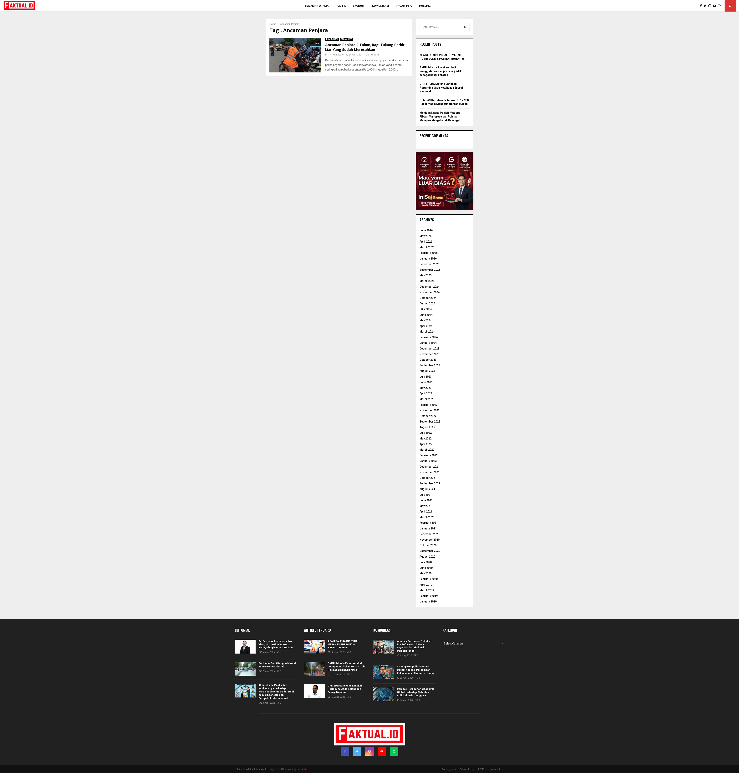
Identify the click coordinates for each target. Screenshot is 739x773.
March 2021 (427, 517)
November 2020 (430, 539)
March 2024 (427, 331)
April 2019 (426, 584)
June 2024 (426, 314)
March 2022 (427, 449)
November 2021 (430, 472)
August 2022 (427, 427)
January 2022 (428, 460)
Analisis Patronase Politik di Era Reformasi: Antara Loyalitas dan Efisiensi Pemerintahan (414, 646)
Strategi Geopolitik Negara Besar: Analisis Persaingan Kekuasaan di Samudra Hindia (415, 670)
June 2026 (426, 230)
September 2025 (430, 269)
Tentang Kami (449, 769)
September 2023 (430, 365)
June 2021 (426, 500)
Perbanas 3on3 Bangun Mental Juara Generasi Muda (277, 665)
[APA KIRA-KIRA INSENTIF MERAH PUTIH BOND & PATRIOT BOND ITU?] (314, 647)
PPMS (481, 769)
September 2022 (430, 421)
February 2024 (429, 337)
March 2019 (427, 590)
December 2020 (429, 534)
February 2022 (429, 455)
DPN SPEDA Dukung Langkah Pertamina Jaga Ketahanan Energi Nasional (441, 87)
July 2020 (426, 562)
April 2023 (426, 393)
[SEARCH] (465, 27)
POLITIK (340, 5)
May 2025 (425, 275)
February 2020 (429, 579)
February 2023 (429, 404)
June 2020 (426, 567)
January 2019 (428, 601)
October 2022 (428, 416)
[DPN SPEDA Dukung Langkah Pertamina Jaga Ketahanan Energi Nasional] (314, 691)
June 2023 (426, 382)
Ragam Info (404, 5)
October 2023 (428, 359)
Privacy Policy (467, 769)
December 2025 (429, 264)
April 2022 (426, 444)
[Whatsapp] (720, 5)
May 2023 (425, 387)
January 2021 (428, 528)
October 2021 (428, 477)
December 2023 (429, 348)
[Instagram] (710, 5)
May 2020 (425, 573)
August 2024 (427, 303)
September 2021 (430, 483)
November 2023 (430, 354)
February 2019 (429, 595)
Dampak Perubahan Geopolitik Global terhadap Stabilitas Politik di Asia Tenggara (415, 692)
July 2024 (426, 309)
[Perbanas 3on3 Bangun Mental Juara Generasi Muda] (245, 669)
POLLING (425, 5)
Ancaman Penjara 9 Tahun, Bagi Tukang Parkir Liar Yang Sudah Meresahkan (365, 47)
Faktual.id (302, 769)
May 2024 (425, 320)
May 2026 (425, 236)
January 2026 (428, 258)
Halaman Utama (317, 5)
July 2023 (426, 376)
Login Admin (494, 769)
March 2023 (427, 399)
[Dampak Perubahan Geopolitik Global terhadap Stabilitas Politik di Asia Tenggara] (383, 694)
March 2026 (427, 247)
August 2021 (427, 489)
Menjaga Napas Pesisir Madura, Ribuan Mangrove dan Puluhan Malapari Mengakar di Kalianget (440, 116)
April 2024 (426, 326)
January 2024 (428, 342)
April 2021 (426, 511)
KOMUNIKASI (332, 39)
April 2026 (426, 241)
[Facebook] (702, 5)
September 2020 (430, 550)
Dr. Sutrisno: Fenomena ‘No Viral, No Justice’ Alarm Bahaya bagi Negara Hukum (275, 644)
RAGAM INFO (346, 39)
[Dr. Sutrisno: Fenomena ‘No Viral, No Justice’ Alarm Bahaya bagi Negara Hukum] (245, 647)
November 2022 (430, 410)
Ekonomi (359, 5)
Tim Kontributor (336, 54)
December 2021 (429, 466)
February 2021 (429, 522)
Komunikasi (380, 5)
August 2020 (427, 556)
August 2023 (427, 370)
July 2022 (426, 432)
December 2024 (429, 286)
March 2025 (427, 280)
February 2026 (429, 252)
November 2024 (430, 292)
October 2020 (428, 545)
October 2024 (428, 297)
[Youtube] (715, 5)
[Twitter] (706, 5)
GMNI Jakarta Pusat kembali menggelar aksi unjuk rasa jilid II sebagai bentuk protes (440, 71)
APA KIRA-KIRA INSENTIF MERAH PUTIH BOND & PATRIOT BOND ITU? (342, 644)
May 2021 (425, 505)
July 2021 (426, 494)
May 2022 (425, 438)
